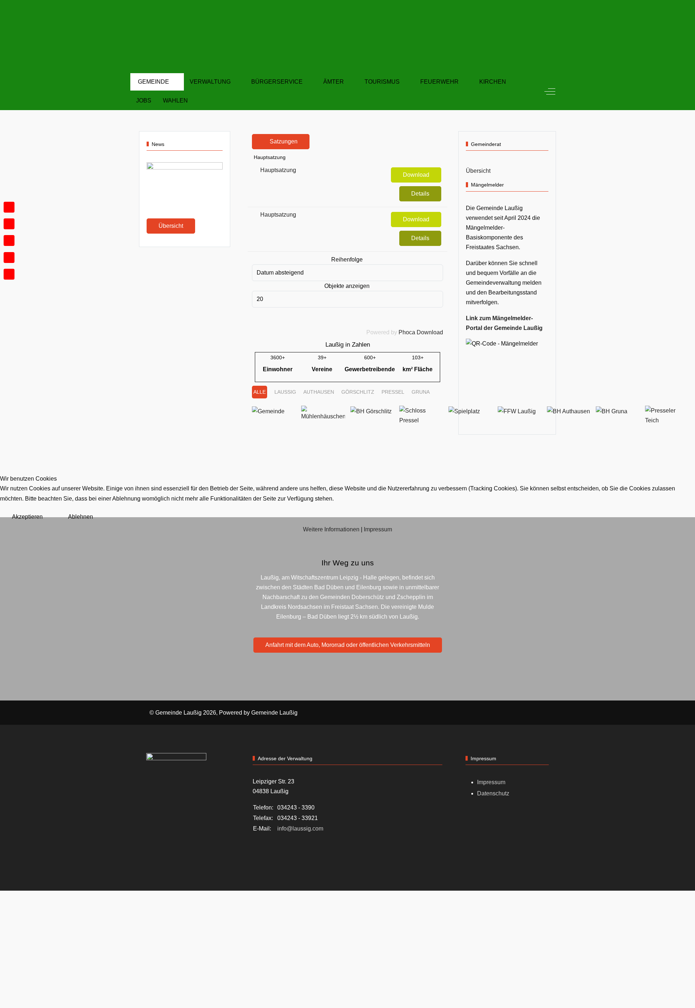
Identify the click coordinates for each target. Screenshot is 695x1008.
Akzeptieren (27, 517)
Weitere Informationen (331, 529)
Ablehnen (80, 517)
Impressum (378, 529)
